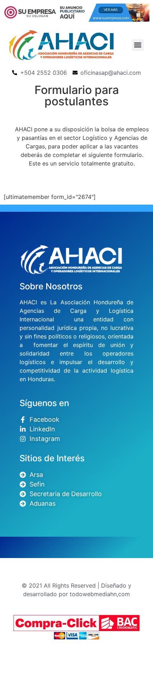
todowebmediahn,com (100, 594)
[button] (138, 45)
